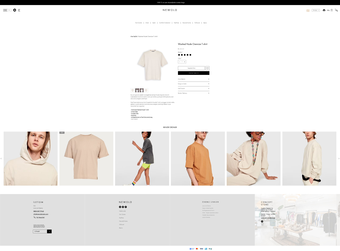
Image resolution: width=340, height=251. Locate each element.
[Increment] (185, 61)
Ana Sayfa (134, 36)
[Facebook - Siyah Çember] (123, 207)
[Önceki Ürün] (1, 158)
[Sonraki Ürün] (339, 158)
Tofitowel (121, 224)
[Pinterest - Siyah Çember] (126, 207)
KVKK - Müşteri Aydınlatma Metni (210, 212)
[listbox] (316, 10)
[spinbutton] (182, 61)
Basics (121, 228)
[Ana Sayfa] (14, 10)
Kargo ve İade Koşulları (207, 208)
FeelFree (121, 218)
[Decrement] (179, 61)
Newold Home (123, 221)
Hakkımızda (122, 211)
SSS (34, 206)
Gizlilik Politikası (206, 217)
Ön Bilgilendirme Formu (208, 210)
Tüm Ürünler (122, 214)
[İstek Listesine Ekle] (207, 68)
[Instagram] (120, 207)
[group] (170, 159)
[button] (19, 10)
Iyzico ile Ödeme (38, 208)
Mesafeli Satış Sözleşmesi (208, 215)
